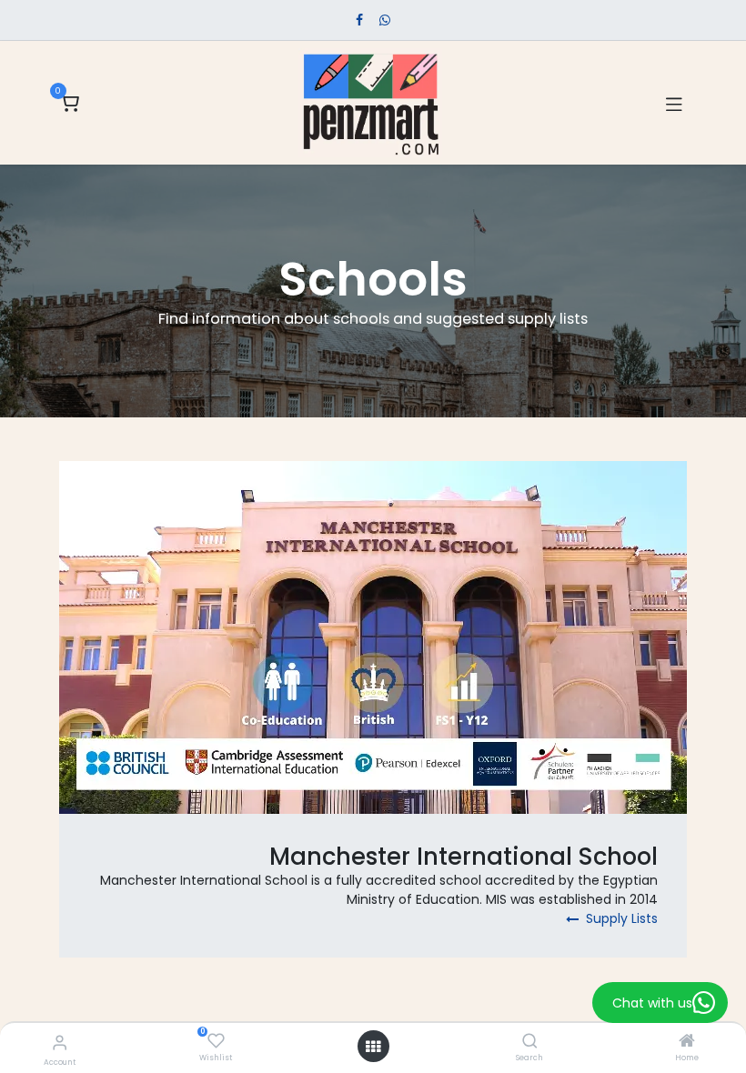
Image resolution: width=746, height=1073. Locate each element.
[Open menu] (373, 1047)
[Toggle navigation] (674, 102)
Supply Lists (620, 918)
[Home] (687, 1042)
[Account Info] (59, 1042)
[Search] (530, 1042)
